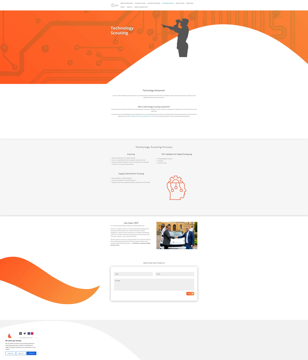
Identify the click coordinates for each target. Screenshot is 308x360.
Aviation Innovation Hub (141, 7)
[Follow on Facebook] (29, 333)
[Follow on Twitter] (24, 333)
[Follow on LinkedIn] (20, 333)
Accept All (31, 353)
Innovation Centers (140, 3)
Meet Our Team (180, 3)
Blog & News (189, 3)
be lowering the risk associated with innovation (143, 116)
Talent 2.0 (129, 7)
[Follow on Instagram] (32, 333)
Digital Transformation (127, 3)
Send (189, 294)
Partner (123, 7)
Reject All (21, 353)
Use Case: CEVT (131, 222)
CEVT (112, 225)
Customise (10, 353)
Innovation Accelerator (154, 3)
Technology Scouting (168, 3)
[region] (20, 347)
